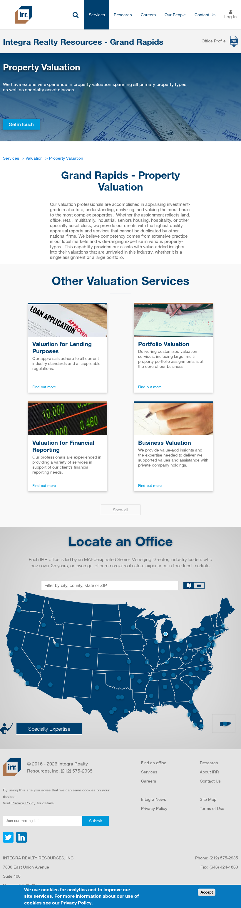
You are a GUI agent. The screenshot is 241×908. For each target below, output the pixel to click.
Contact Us (205, 14)
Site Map (208, 799)
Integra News (153, 799)
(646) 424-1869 (224, 866)
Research (123, 14)
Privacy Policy (23, 803)
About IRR (209, 771)
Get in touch (21, 124)
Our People (175, 14)
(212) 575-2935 (224, 857)
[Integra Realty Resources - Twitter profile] (9, 841)
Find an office (153, 762)
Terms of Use (212, 808)
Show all (120, 509)
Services (97, 14)
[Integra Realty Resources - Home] (12, 767)
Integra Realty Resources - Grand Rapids (83, 42)
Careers (148, 14)
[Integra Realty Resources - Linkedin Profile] (21, 841)
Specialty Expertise (49, 728)
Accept (206, 892)
